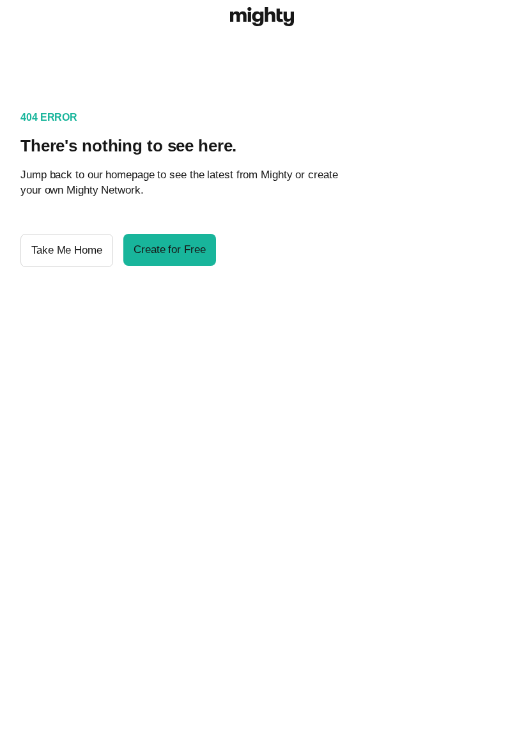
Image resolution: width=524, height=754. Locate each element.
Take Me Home (66, 250)
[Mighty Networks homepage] (262, 18)
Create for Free (170, 249)
